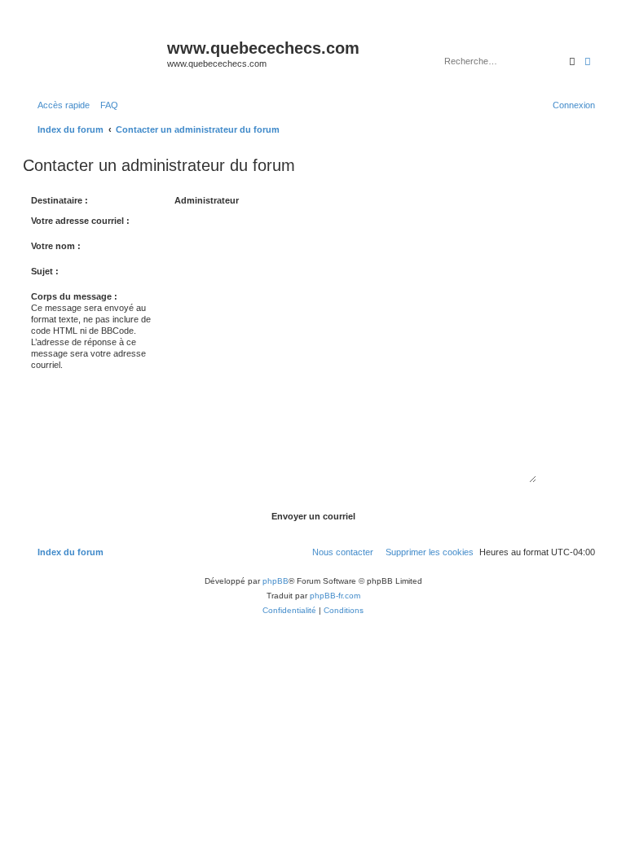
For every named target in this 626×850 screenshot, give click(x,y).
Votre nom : (56, 246)
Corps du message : (74, 296)
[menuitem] (106, 105)
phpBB (275, 580)
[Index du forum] (97, 53)
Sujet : (45, 271)
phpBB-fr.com (335, 595)
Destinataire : (59, 200)
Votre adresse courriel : (80, 221)
